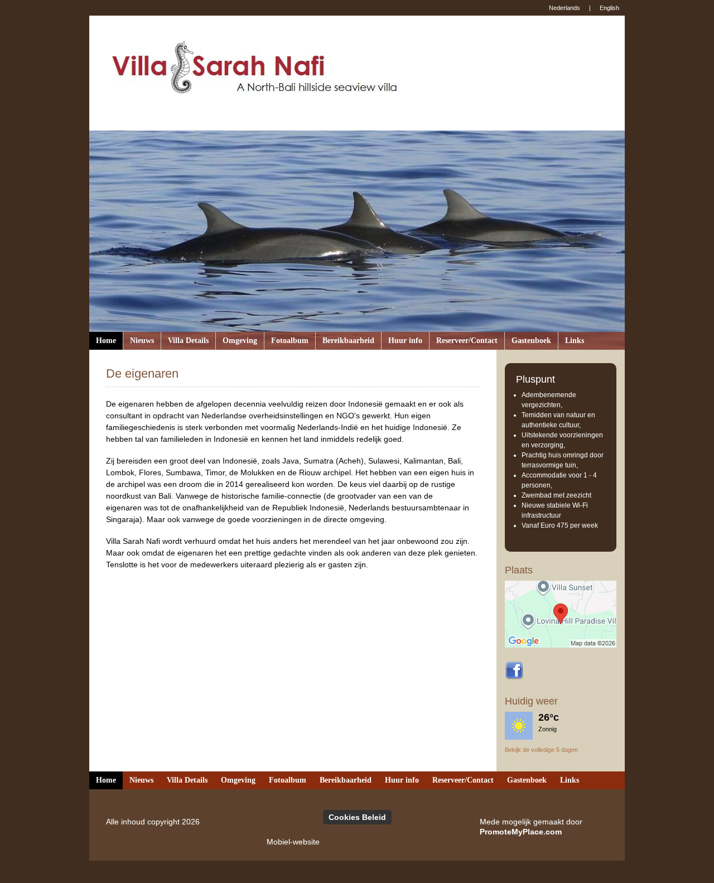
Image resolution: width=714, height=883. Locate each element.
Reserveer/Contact (467, 340)
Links (574, 340)
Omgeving (240, 340)
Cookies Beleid (357, 817)
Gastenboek (531, 340)
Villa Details (188, 340)
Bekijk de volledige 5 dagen (541, 749)
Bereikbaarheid (348, 340)
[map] (560, 614)
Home (106, 340)
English (609, 7)
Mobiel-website (293, 841)
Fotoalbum (289, 340)
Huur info (405, 340)
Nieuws (142, 340)
